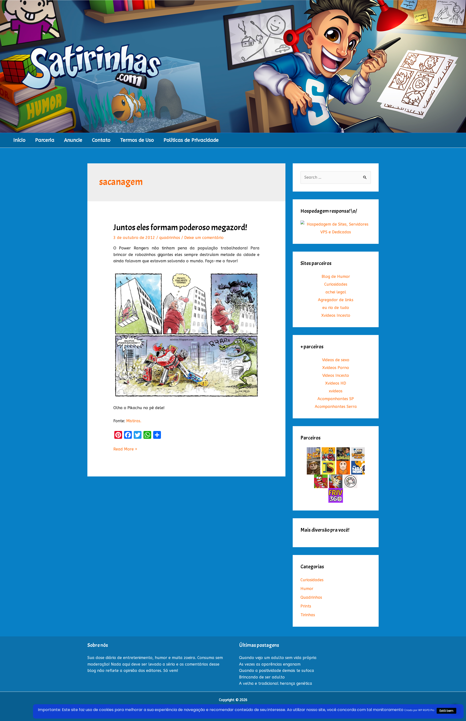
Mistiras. (133, 421)
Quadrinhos (311, 597)
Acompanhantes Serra (336, 406)
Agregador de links (335, 300)
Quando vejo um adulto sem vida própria (277, 657)
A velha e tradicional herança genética (275, 683)
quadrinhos (169, 237)
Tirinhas (307, 615)
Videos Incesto (335, 375)
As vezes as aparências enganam (269, 664)
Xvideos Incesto (335, 315)
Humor (306, 588)
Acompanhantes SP (335, 398)
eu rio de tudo (335, 307)
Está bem (446, 711)
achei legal (335, 292)
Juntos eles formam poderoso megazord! (180, 227)
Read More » (125, 449)
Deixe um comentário (204, 237)
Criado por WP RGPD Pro (419, 710)
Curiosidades (335, 284)
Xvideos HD (335, 383)
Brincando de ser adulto (262, 677)
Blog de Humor (336, 276)
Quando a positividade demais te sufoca (276, 670)
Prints (305, 606)
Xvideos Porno (335, 367)
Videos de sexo (335, 360)
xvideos (335, 391)
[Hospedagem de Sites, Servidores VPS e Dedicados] (335, 228)
